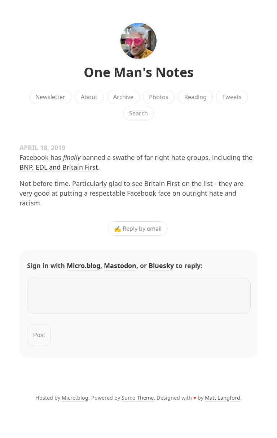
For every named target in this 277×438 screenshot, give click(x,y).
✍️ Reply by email (138, 229)
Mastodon (120, 265)
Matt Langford (222, 397)
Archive (123, 97)
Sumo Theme (138, 397)
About (89, 97)
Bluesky (161, 265)
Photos (158, 97)
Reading (195, 97)
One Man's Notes (139, 72)
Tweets (232, 97)
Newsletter (50, 97)
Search (138, 113)
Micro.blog (83, 265)
